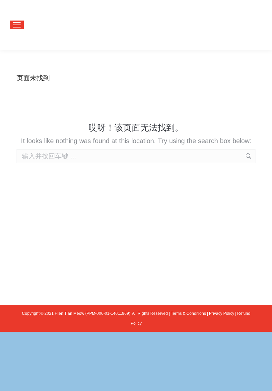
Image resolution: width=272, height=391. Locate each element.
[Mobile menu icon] (17, 25)
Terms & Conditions (188, 313)
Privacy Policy (221, 313)
